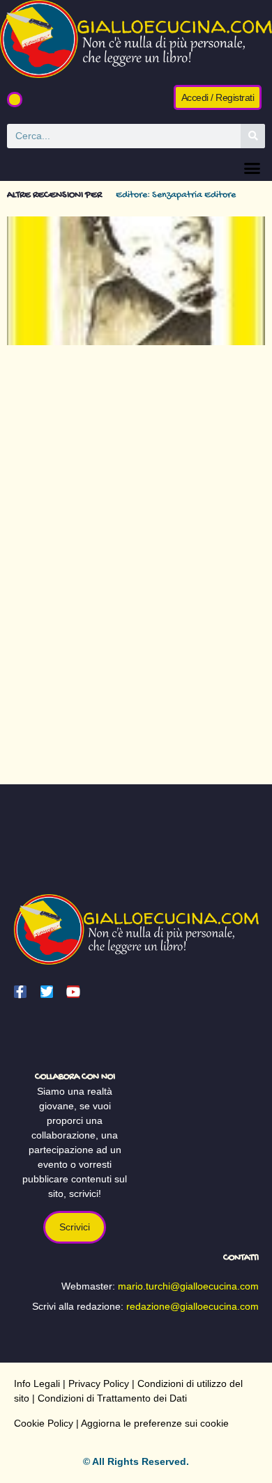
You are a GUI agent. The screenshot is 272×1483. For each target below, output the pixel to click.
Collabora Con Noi (75, 1077)
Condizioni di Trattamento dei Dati (112, 1398)
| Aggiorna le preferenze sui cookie (151, 1423)
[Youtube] (73, 991)
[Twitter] (46, 991)
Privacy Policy (98, 1383)
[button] (14, 99)
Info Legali (37, 1383)
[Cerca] (253, 136)
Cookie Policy (43, 1423)
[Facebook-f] (20, 991)
